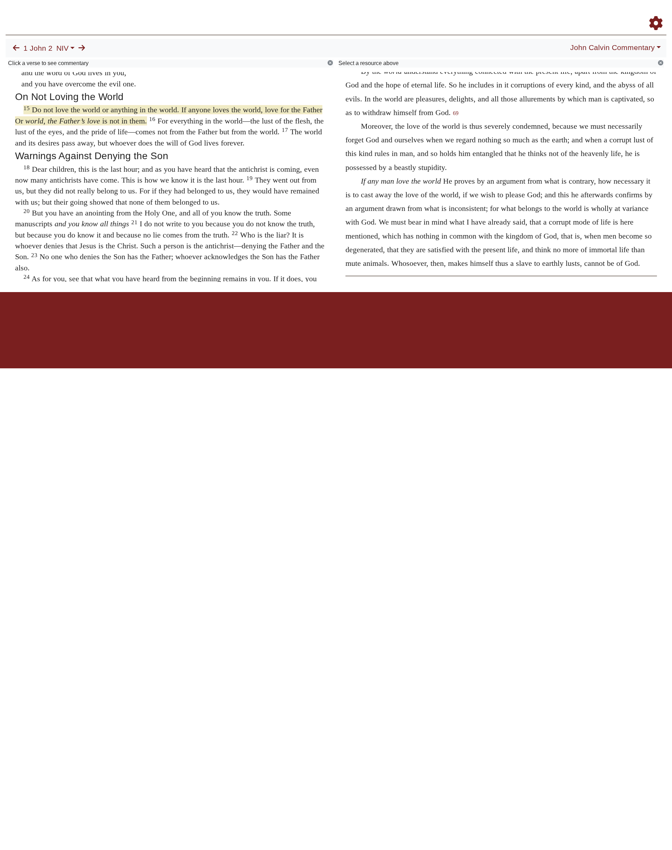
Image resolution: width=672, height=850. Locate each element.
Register (652, 13)
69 (455, 113)
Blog (573, 13)
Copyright (350, 316)
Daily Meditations (539, 13)
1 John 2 (37, 48)
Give (395, 316)
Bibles (322, 316)
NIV (62, 48)
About (335, 316)
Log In (628, 13)
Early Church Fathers (485, 13)
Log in (278, 316)
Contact (382, 316)
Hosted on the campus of (301, 348)
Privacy (367, 316)
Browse (439, 13)
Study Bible (600, 13)
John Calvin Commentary (612, 47)
